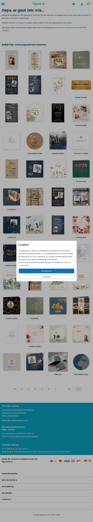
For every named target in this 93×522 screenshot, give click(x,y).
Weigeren (46, 276)
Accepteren (46, 271)
